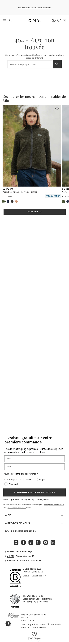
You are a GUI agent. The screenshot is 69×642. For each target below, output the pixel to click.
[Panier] (64, 20)
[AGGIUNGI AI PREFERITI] (57, 109)
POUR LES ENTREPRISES (20, 531)
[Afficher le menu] (4, 20)
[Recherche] (57, 64)
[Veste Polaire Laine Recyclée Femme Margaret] (32, 146)
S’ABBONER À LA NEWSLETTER (34, 492)
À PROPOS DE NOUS (17, 523)
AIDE (8, 515)
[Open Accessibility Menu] (8, 623)
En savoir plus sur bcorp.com (34, 576)
